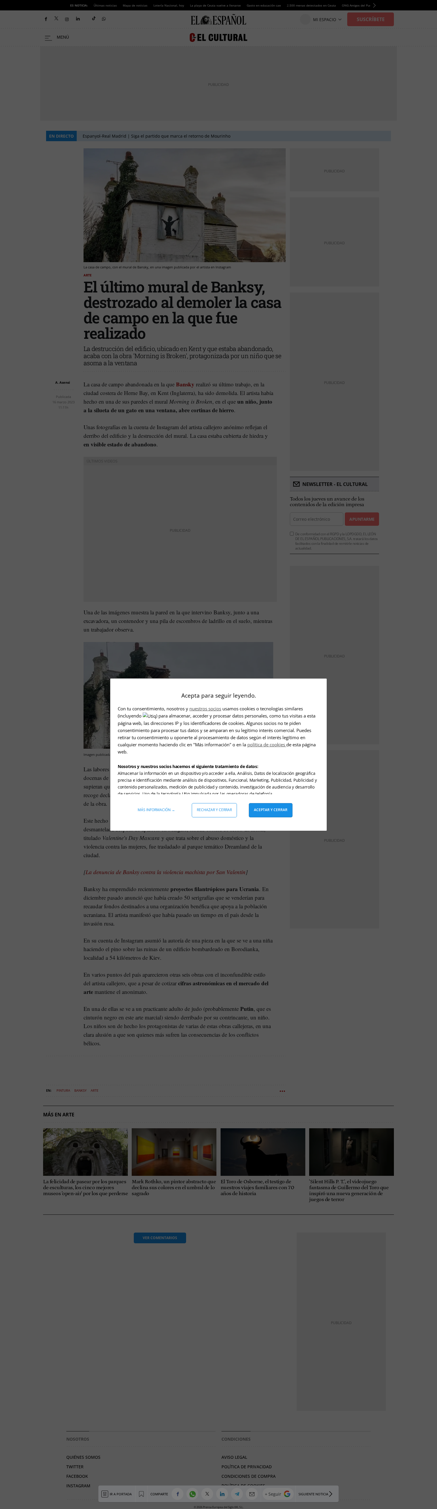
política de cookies (266, 745)
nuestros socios (205, 709)
